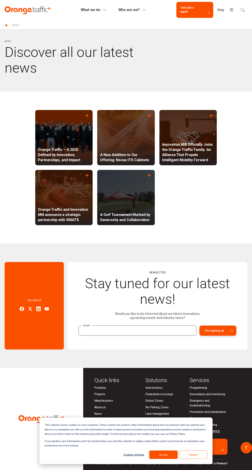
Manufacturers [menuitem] (103, 400)
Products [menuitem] (100, 387)
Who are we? (129, 10)
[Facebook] (22, 309)
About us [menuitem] (100, 407)
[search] (242, 10)
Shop (220, 10)
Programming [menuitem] (198, 387)
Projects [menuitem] (99, 394)
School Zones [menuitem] (154, 400)
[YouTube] (46, 309)
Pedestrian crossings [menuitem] (159, 394)
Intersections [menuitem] (154, 387)
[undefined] (231, 10)
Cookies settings (133, 454)
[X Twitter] (30, 309)
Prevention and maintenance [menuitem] (208, 412)
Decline (193, 454)
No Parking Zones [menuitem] (157, 407)
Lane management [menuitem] (157, 413)
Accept (163, 454)
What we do (90, 10)
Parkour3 (222, 463)
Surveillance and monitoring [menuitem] (207, 394)
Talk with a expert (187, 9)
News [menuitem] (98, 413)
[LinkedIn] (38, 309)
